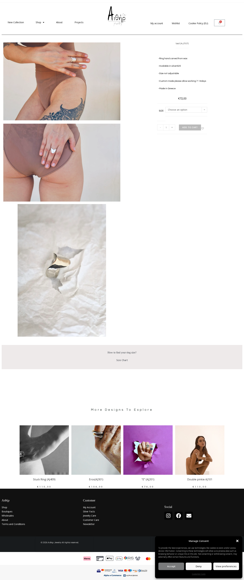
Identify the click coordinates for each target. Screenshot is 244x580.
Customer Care (198, 574)
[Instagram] (168, 516)
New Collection (16, 22)
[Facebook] (179, 516)
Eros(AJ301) (96, 479)
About (59, 22)
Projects (79, 22)
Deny (199, 566)
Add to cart (190, 127)
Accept (171, 566)
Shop (38, 22)
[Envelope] (189, 516)
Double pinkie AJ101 (199, 479)
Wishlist (176, 23)
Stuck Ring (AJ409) (44, 479)
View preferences (226, 566)
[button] (237, 541)
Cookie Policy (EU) (198, 23)
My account (156, 23)
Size (161, 110)
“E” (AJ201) (148, 479)
